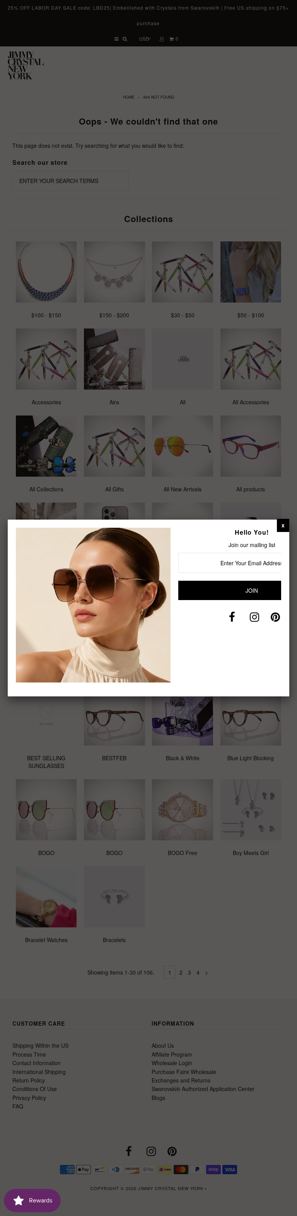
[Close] (283, 525)
